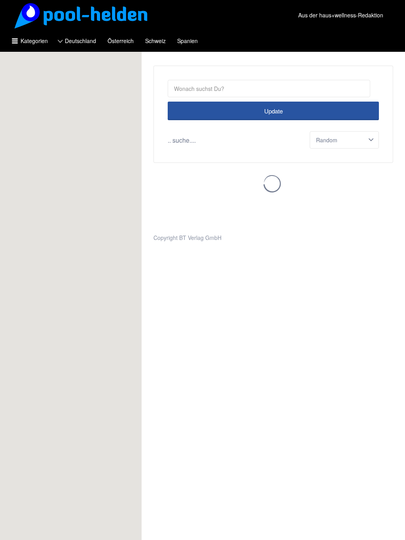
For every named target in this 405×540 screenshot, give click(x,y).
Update (273, 111)
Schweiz (155, 41)
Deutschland (80, 41)
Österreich (121, 41)
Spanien (187, 41)
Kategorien (34, 41)
